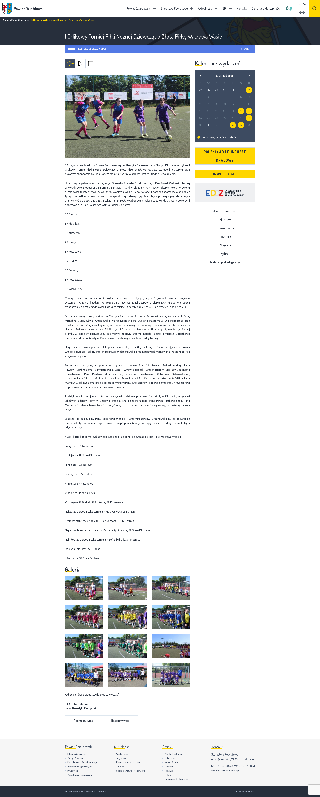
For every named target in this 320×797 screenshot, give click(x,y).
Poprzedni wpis (83, 720)
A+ (304, 4)
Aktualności (205, 8)
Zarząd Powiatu (75, 758)
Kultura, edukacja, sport (93, 48)
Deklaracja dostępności (266, 8)
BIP (225, 8)
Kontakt (242, 8)
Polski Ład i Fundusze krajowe (225, 156)
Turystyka (121, 758)
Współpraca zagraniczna (80, 774)
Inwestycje (225, 174)
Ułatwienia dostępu (302, 12)
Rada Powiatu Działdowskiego (83, 762)
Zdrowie (120, 766)
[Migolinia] (289, 8)
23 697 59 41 (247, 766)
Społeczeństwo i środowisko (130, 770)
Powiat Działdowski (138, 8)
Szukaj (314, 8)
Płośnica (225, 245)
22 (241, 111)
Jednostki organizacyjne (80, 766)
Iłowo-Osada (225, 228)
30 (249, 118)
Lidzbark (225, 236)
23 (249, 111)
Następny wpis (120, 720)
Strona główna (10, 20)
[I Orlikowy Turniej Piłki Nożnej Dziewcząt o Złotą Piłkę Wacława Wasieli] (127, 116)
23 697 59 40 (224, 766)
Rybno (225, 253)
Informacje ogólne (77, 754)
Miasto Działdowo (225, 211)
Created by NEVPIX (245, 791)
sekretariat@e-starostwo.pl (225, 770)
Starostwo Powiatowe (174, 8)
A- (299, 4)
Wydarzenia (122, 754)
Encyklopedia (225, 192)
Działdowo (225, 219)
